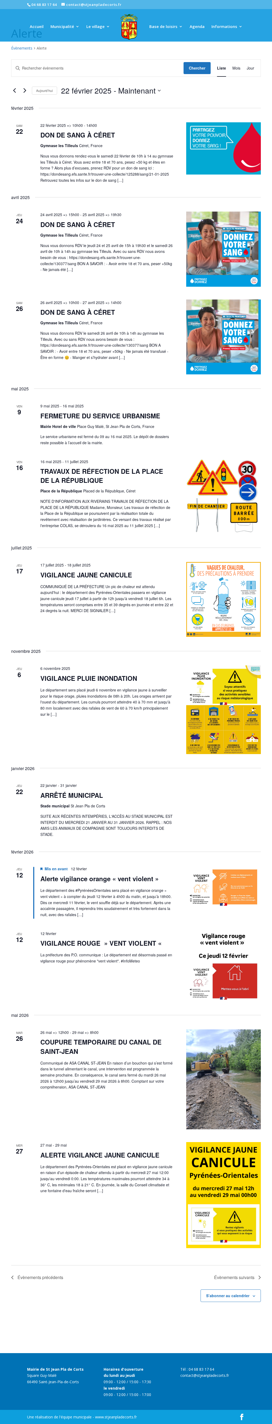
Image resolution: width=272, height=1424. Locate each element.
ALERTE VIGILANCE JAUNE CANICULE (99, 1154)
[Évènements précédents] (14, 90)
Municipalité (62, 27)
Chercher (197, 68)
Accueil (37, 27)
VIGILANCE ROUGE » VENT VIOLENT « (101, 943)
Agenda (197, 27)
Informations (224, 27)
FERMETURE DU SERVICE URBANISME (100, 415)
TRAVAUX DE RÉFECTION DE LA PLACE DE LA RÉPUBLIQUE (101, 476)
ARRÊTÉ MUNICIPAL (71, 795)
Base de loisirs (163, 27)
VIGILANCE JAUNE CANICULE (86, 574)
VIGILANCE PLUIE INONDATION (88, 678)
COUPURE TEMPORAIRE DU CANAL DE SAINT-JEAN (101, 1046)
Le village (95, 27)
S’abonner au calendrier (227, 1295)
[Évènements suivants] (25, 90)
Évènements (21, 48)
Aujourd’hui (44, 90)
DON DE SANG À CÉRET (77, 134)
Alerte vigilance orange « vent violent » (99, 878)
